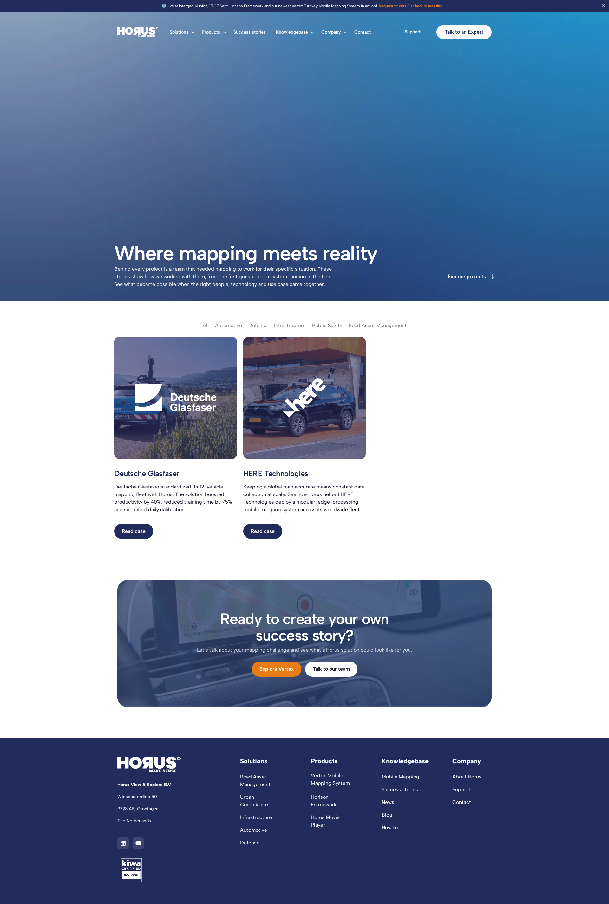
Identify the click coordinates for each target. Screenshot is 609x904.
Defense (258, 325)
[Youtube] (138, 843)
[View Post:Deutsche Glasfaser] (175, 398)
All (206, 325)
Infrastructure (290, 325)
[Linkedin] (123, 843)
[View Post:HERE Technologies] (304, 398)
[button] (133, 531)
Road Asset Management (378, 325)
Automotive (228, 325)
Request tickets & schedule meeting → (412, 6)
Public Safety (327, 325)
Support (413, 32)
